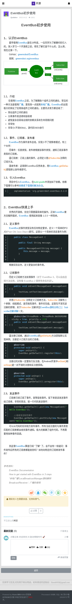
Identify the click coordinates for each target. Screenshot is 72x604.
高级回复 (64, 557)
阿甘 (16, 521)
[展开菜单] (3, 3)
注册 (41, 547)
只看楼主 (64, 531)
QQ (48, 547)
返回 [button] (36, 570)
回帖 (13, 558)
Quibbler (14, 17)
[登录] (69, 3)
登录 (33, 547)
